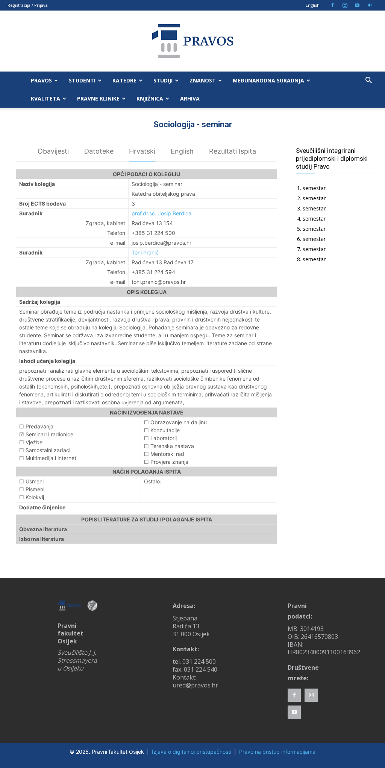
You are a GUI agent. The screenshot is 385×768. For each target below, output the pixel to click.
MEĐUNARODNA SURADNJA (268, 80)
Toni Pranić (145, 252)
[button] (368, 81)
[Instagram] (344, 5)
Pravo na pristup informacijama (277, 751)
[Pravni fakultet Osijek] (192, 41)
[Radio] (369, 5)
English (313, 5)
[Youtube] (357, 5)
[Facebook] (332, 5)
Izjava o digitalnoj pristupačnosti (191, 751)
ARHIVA (190, 98)
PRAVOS (41, 80)
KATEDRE (124, 80)
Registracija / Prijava (28, 5)
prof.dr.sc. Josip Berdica (161, 213)
